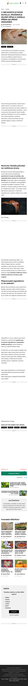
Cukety (7, 603)
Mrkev (7, 606)
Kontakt (6, 679)
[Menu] (25, 3)
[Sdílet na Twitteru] (26, 477)
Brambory (8, 608)
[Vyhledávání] (23, 3)
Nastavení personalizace (14, 683)
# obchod (17, 427)
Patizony (7, 601)
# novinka (4, 427)
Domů (3, 679)
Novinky (3, 46)
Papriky (7, 599)
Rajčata (7, 597)
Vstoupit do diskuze (14, 473)
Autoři (10, 679)
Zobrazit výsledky (14, 615)
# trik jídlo (23, 427)
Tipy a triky (10, 46)
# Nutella (10, 427)
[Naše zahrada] (13, 3)
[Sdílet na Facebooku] (24, 477)
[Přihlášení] (20, 3)
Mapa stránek (16, 680)
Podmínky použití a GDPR (17, 679)
